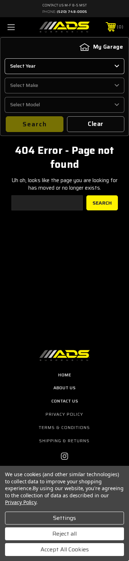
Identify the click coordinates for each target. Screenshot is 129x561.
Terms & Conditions (64, 427)
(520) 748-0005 (72, 11)
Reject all (64, 533)
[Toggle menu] (19, 27)
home (64, 374)
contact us (64, 400)
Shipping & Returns (64, 440)
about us (64, 387)
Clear (95, 123)
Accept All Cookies (64, 549)
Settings (64, 517)
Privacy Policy (64, 414)
